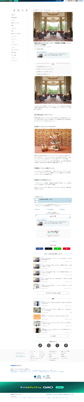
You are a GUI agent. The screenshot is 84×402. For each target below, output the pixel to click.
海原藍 (71, 312)
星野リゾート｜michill (15, 33)
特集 (12, 30)
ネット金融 (53, 397)
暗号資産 (57, 397)
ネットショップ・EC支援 (22, 397)
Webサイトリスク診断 (41, 370)
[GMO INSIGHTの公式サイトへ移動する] (16, 365)
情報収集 (49, 397)
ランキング (13, 28)
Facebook (62, 209)
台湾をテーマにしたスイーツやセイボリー (45, 69)
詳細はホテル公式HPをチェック (43, 74)
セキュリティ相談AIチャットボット (51, 370)
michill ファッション (68, 305)
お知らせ (13, 14)
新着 (12, 25)
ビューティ (13, 39)
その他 (66, 397)
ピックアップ (14, 60)
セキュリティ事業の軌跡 (60, 371)
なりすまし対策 (53, 371)
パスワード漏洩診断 (34, 370)
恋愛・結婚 (13, 52)
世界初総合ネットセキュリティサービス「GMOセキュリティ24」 (21, 370)
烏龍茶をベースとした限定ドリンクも (44, 71)
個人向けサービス (61, 397)
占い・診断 (13, 55)
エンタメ (13, 47)
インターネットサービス (14, 397)
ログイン (13, 20)
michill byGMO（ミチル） (38, 9)
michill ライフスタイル (68, 261)
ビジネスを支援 (29, 397)
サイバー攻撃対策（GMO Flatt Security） (43, 371)
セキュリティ (34, 397)
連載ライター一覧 (14, 22)
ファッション (14, 36)
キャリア (13, 57)
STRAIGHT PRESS (40, 49)
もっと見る (53, 336)
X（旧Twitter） (51, 209)
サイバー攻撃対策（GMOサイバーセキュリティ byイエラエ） (27, 371)
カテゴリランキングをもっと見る (53, 293)
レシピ (12, 41)
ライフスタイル (14, 44)
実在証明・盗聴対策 (14, 371)
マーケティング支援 (40, 397)
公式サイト (37, 209)
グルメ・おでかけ (14, 49)
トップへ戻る (52, 241)
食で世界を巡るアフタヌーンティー (44, 66)
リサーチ (45, 397)
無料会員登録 (14, 17)
